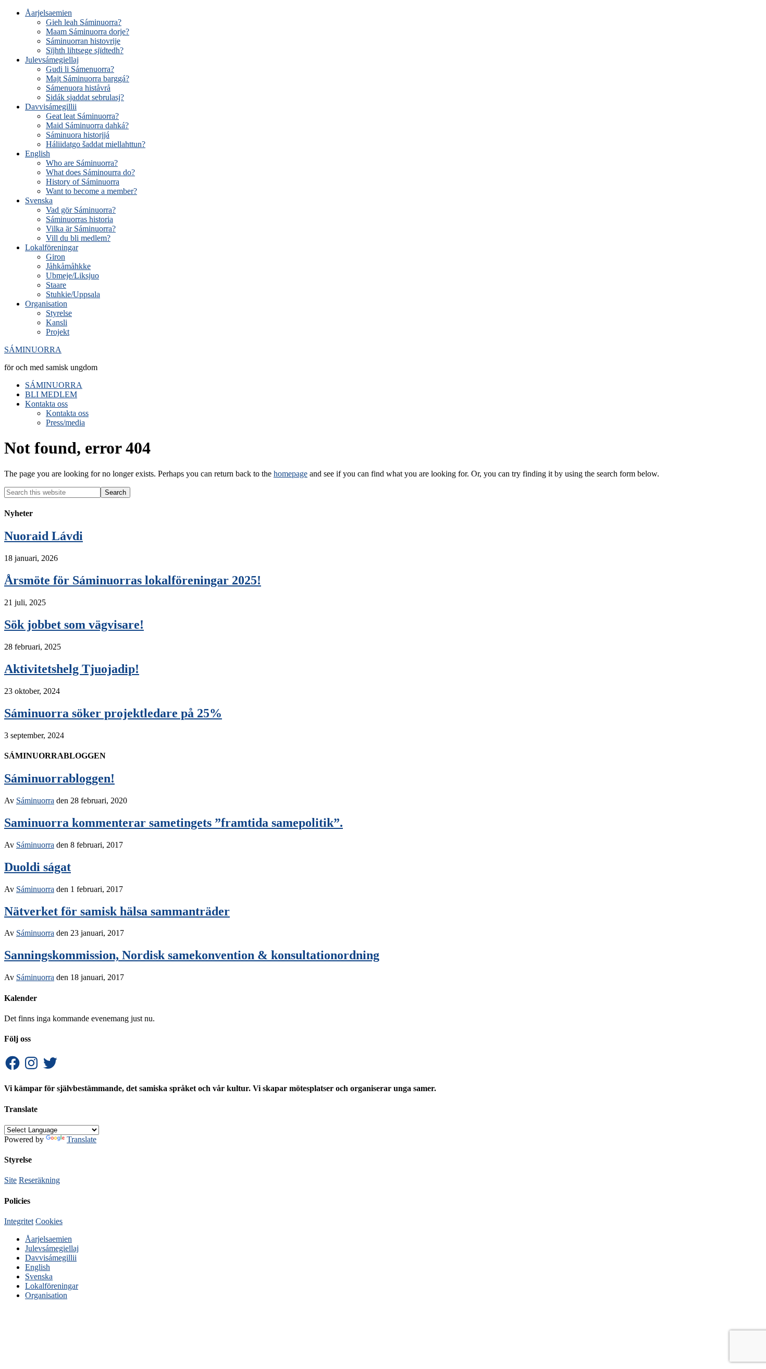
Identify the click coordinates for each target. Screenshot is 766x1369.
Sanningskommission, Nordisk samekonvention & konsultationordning (191, 955)
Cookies (49, 1221)
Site (10, 1180)
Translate (81, 1139)
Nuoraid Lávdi (43, 536)
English (37, 1267)
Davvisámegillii (51, 1257)
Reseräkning (39, 1180)
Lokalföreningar (51, 1285)
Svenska (39, 1276)
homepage (290, 473)
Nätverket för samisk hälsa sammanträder (117, 911)
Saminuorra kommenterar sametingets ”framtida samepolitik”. (173, 822)
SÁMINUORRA (32, 349)
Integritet (18, 1221)
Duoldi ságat (37, 867)
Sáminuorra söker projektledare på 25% (113, 713)
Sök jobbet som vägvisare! (74, 624)
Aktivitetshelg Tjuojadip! (71, 669)
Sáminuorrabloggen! (59, 778)
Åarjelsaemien (48, 1238)
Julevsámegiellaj (52, 1248)
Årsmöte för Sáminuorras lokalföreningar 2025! (132, 580)
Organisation (46, 1295)
